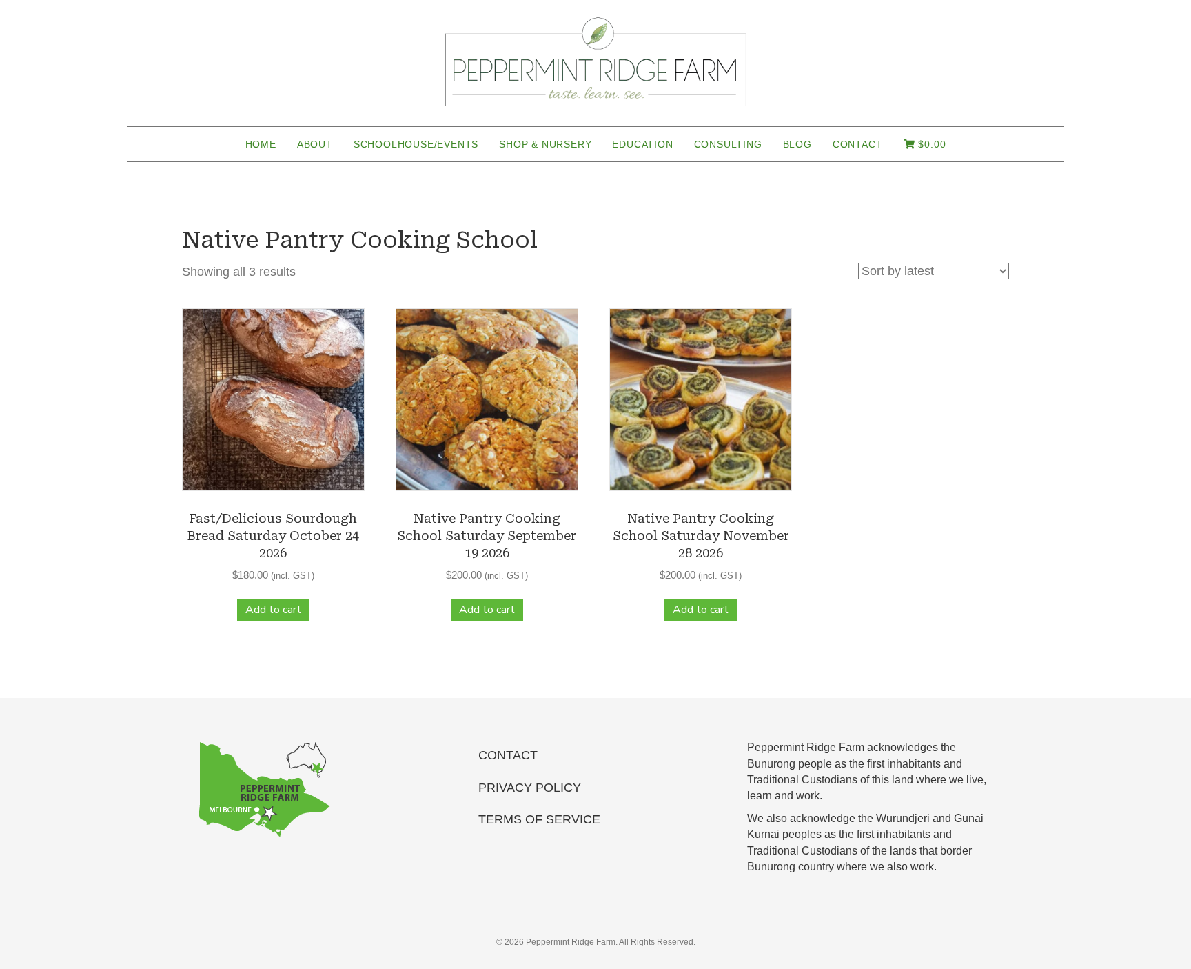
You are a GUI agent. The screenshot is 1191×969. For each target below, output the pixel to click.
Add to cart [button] (273, 609)
